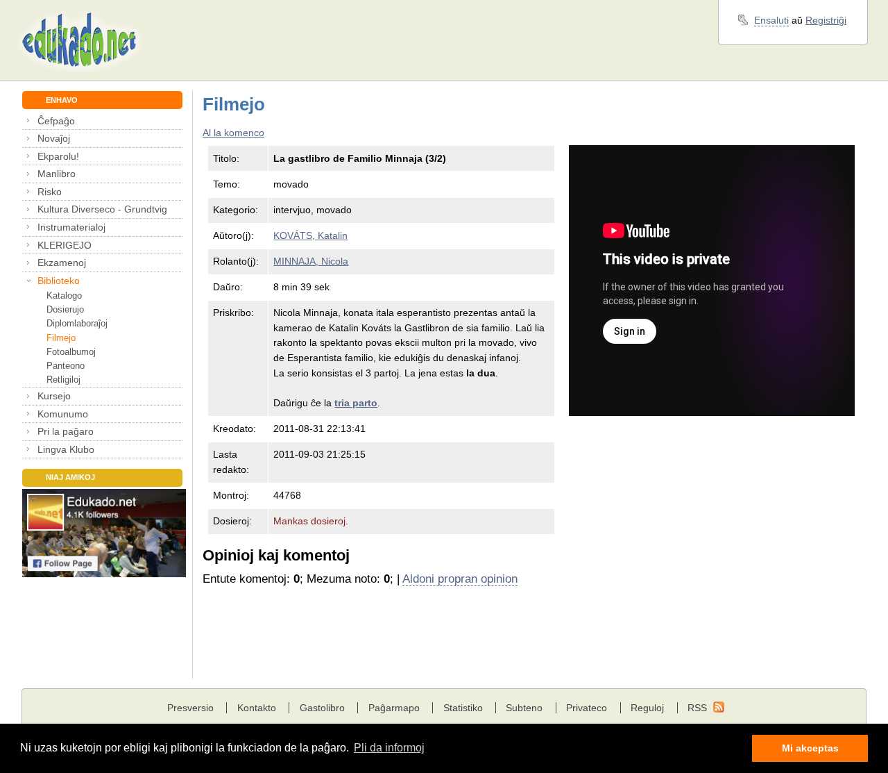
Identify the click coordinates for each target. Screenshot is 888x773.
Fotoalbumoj (70, 352)
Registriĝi (825, 20)
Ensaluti (771, 20)
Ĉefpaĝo (56, 120)
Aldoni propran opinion (460, 578)
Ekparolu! (58, 156)
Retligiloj (63, 379)
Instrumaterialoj (71, 227)
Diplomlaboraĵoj (76, 323)
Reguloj (647, 707)
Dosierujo (64, 309)
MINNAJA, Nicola (310, 261)
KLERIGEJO (64, 245)
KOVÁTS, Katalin (310, 235)
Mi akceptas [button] (810, 748)
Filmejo (60, 338)
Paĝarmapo (394, 707)
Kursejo (54, 395)
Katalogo (63, 295)
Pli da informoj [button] (389, 748)
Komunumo (62, 413)
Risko (49, 191)
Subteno (524, 707)
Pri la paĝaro (65, 431)
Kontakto (256, 707)
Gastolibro (322, 707)
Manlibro (56, 173)
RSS (697, 707)
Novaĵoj (53, 138)
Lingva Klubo (65, 449)
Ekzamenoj (61, 262)
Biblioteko (58, 280)
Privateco (586, 707)
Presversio (190, 707)
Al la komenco (233, 132)
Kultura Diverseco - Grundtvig (102, 209)
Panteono (65, 365)
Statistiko (463, 707)
